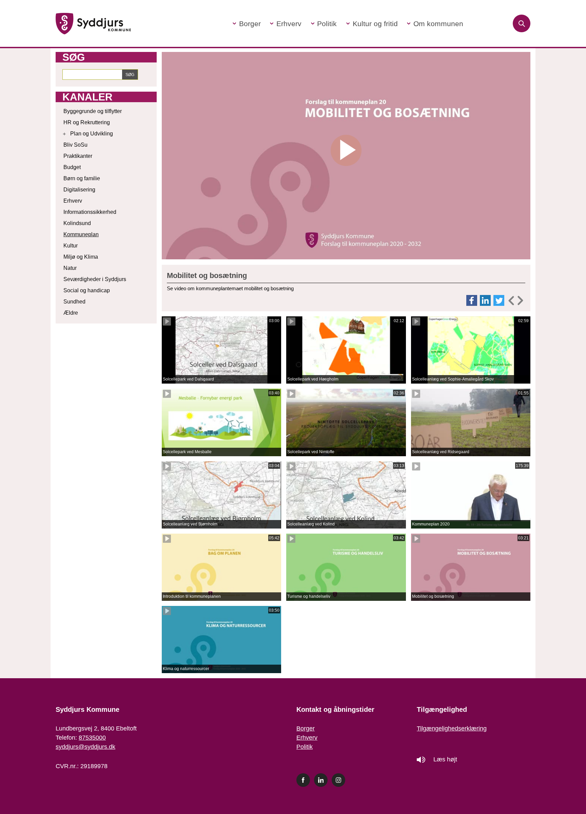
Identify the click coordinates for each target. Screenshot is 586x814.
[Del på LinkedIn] (486, 300)
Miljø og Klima (80, 257)
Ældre (70, 313)
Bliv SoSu (75, 145)
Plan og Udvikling (91, 133)
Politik (304, 746)
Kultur (70, 245)
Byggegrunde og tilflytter (92, 111)
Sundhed (74, 301)
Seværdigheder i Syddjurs (94, 279)
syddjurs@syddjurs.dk (85, 746)
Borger (305, 728)
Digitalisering (79, 189)
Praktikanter (77, 156)
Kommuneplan (81, 234)
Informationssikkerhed (89, 212)
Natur (70, 268)
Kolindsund (77, 223)
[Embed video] (515, 300)
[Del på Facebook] (472, 300)
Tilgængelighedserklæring (452, 728)
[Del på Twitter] (499, 300)
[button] (247, 23)
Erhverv (72, 201)
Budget (72, 167)
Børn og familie (81, 178)
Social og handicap (86, 290)
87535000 (92, 737)
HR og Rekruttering (86, 122)
